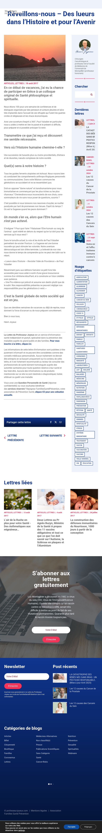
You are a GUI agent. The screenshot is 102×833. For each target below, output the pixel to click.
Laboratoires (82, 365)
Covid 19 (79, 313)
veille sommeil (82, 459)
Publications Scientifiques (47, 749)
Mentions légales (39, 810)
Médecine (80, 379)
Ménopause (81, 383)
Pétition (79, 410)
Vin (77, 463)
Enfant (79, 335)
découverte (81, 322)
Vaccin (79, 445)
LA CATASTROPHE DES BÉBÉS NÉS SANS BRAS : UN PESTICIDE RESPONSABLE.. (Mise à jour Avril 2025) (83, 678)
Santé (89, 410)
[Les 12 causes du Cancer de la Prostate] (60, 693)
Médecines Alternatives (46, 736)
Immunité (80, 361)
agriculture (81, 277)
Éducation (87, 463)
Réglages (88, 827)
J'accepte (71, 827)
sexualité (80, 415)
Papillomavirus (83, 397)
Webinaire (72, 753)
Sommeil (79, 419)
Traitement (81, 441)
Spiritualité (81, 424)
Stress (79, 428)
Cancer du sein (82, 300)
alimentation (82, 282)
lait (78, 370)
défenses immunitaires (82, 328)
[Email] (60, 422)
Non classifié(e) (43, 740)
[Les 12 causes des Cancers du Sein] (60, 707)
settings (21, 830)
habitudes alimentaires (81, 350)
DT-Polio (79, 318)
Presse (39, 745)
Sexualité (72, 745)
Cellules (80, 304)
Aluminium (80, 286)
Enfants (89, 335)
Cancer (79, 295)
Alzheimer (80, 291)
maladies (80, 374)
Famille (79, 339)
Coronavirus (81, 309)
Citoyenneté (9, 745)
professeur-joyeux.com (17, 810)
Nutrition (80, 388)
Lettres (19, 83)
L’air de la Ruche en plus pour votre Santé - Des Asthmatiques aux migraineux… (17, 524)
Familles (80, 344)
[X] (55, 422)
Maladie (86, 370)
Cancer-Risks (42, 762)
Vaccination (81, 450)
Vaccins (79, 454)
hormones (80, 356)
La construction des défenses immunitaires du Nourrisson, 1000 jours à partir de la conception (83, 526)
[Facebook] (50, 422)
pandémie (80, 392)
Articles (9, 83)
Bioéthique (9, 749)
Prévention (81, 406)
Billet (6, 740)
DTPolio (90, 318)
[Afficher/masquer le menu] (96, 12)
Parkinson (80, 401)
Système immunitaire (81, 434)
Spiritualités (73, 749)
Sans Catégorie (43, 753)
